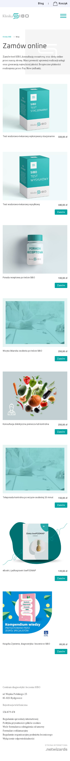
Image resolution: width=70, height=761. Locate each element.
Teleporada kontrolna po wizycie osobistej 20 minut (28, 497)
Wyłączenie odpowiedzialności (18, 738)
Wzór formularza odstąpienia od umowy (23, 726)
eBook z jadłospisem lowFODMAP (19, 570)
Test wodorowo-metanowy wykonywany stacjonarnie (29, 136)
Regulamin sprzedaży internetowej (20, 719)
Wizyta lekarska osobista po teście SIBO (22, 351)
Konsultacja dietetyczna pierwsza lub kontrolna (26, 424)
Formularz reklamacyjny (15, 730)
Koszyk (63, 3)
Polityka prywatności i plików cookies (22, 723)
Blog (40, 3)
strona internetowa (56, 745)
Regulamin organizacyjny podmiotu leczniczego (28, 734)
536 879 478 (9, 712)
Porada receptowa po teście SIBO (19, 277)
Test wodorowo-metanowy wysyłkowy (21, 204)
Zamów (61, 212)
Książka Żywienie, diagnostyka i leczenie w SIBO (26, 644)
